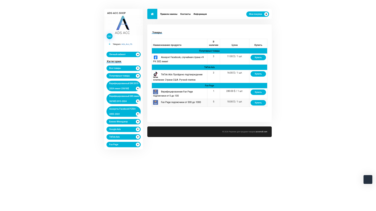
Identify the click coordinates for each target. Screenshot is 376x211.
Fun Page (113, 144)
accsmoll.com (261, 132)
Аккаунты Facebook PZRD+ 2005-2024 (122, 111)
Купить (258, 57)
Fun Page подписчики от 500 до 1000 (181, 102)
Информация (200, 14)
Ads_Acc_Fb (126, 44)
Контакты (185, 14)
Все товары (115, 68)
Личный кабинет (117, 54)
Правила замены (168, 14)
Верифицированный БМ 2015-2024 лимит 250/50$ (124, 86)
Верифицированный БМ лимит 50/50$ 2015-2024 (124, 98)
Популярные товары (119, 76)
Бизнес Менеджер (118, 121)
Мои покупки (255, 14)
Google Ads (115, 129)
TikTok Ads (114, 137)
